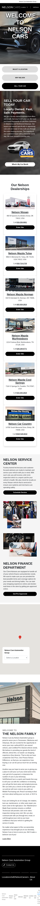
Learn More (6, 839)
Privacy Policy (11, 896)
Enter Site (20, 227)
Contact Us (10, 865)
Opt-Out (35, 896)
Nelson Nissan (20, 212)
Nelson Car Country (20, 423)
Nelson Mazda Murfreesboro (20, 337)
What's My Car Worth (20, 164)
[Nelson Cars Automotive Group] (11, 7)
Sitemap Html (26, 896)
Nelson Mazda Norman (20, 294)
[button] (20, 637)
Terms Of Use (15, 896)
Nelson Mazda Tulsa (20, 253)
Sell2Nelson (16, 877)
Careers (25, 877)
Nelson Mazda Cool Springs (20, 381)
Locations (6, 877)
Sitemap (20, 896)
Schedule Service (20, 492)
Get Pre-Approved (20, 594)
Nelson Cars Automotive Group (5, 896)
